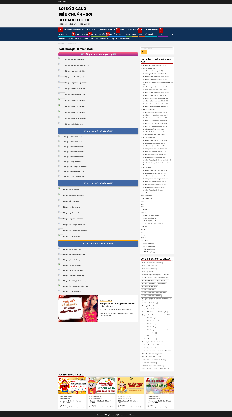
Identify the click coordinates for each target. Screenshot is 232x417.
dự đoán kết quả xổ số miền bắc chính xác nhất (155, 277)
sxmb (159, 357)
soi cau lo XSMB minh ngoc (149, 327)
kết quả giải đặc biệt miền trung (74, 255)
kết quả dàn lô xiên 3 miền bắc (74, 152)
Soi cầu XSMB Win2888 (148, 357)
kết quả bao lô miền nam (71, 207)
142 (60, 379)
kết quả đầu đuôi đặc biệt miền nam (75, 230)
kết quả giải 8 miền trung (71, 260)
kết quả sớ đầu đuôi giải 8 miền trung (153, 190)
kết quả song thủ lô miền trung (73, 276)
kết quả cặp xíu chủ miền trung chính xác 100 (155, 179)
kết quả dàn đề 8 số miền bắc (75, 112)
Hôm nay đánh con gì (148, 306)
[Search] (172, 34)
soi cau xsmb (161, 333)
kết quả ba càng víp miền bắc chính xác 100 (155, 87)
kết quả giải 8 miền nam (71, 201)
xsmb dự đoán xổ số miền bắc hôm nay (153, 365)
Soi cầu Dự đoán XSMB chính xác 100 (152, 342)
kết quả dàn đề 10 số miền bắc (75, 118)
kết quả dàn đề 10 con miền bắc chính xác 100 (155, 106)
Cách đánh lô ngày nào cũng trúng (151, 274)
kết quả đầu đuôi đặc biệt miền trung (75, 286)
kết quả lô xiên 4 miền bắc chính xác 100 (154, 134)
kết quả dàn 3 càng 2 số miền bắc (75, 167)
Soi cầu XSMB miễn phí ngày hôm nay (152, 354)
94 (148, 379)
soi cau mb (165, 330)
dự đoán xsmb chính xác (107, 30)
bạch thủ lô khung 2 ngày (121, 39)
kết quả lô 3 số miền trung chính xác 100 (154, 187)
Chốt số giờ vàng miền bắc (149, 265)
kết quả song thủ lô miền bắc (75, 71)
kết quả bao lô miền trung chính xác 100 (154, 176)
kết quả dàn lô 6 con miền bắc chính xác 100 (155, 120)
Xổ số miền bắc (164, 368)
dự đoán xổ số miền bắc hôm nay (151, 295)
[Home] (61, 30)
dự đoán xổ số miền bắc (148, 289)
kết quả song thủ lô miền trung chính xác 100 (155, 170)
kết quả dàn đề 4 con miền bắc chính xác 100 (155, 98)
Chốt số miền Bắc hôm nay (149, 268)
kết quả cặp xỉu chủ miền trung (73, 270)
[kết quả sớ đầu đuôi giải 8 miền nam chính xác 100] (78, 308)
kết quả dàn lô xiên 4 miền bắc (74, 157)
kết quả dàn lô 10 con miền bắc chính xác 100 (155, 115)
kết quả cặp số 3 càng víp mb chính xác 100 (155, 112)
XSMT (140, 34)
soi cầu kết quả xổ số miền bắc (150, 348)
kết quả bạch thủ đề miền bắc (75, 89)
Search (144, 52)
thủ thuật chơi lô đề (98, 34)
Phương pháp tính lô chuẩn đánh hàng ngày (154, 312)
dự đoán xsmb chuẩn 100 (129, 30)
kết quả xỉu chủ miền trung (72, 249)
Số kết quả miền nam (149, 249)
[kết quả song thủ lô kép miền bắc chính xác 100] (160, 385)
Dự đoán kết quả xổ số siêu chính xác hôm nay (155, 280)
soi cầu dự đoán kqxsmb (149, 339)
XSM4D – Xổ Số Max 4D (149, 221)
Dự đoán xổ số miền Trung (149, 303)
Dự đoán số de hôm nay (148, 283)
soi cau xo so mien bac (148, 333)
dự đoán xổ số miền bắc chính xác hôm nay (154, 292)
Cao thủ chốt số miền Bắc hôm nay (151, 262)
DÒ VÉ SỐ (78, 39)
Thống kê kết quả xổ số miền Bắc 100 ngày (154, 360)
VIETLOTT (161, 34)
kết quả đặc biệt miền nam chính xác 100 (154, 151)
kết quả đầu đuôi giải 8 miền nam (74, 225)
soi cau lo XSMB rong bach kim (150, 330)
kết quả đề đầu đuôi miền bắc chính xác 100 (155, 126)
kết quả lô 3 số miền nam (71, 236)
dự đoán (166, 274)
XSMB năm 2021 (146, 368)
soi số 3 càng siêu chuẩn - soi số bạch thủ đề (120, 309)
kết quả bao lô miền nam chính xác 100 (154, 146)
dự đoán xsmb (162, 283)
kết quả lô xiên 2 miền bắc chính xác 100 (154, 129)
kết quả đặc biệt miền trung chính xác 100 (154, 181)
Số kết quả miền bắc (148, 243)
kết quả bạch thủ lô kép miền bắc (76, 77)
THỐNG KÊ (61, 39)
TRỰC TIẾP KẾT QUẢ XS (115, 34)
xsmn (155, 368)
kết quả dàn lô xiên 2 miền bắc (74, 147)
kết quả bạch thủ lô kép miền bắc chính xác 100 (156, 92)
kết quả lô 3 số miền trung (72, 291)
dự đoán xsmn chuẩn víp (150, 30)
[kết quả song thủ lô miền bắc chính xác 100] (130, 385)
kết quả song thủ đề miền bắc (75, 94)
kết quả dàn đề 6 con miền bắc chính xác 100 (155, 101)
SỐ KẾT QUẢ (104, 39)
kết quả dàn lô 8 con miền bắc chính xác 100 (155, 123)
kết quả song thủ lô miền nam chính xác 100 (155, 140)
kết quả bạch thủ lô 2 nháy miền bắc (77, 65)
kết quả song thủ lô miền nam (73, 219)
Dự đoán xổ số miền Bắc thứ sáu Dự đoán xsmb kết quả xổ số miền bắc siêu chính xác (156, 299)
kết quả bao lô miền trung (72, 265)
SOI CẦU (70, 39)
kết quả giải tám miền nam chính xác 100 (154, 154)
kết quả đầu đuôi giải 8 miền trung (74, 281)
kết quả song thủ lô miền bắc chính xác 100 (155, 74)
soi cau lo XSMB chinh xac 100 (150, 321)
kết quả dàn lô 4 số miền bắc (74, 124)
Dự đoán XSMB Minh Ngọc (149, 286)
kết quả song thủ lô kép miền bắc (76, 83)
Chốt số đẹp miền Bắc (148, 271)
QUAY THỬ (94, 39)
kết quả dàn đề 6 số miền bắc (75, 106)
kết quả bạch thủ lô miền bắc (74, 59)
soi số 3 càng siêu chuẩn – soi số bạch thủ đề (75, 14)
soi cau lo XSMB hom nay (149, 324)
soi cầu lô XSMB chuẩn (164, 351)
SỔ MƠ (86, 39)
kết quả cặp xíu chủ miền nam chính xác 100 (155, 149)
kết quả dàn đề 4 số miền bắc (75, 100)
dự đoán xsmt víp (65, 34)
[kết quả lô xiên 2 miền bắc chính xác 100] (101, 385)
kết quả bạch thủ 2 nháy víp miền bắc (153, 71)
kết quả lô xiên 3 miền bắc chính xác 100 (154, 132)
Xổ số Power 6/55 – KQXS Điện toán (153, 224)
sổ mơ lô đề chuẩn (81, 34)
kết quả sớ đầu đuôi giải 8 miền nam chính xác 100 (157, 160)
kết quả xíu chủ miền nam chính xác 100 (154, 143)
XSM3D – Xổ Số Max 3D (149, 218)
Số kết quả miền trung (149, 246)
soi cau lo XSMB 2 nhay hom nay (151, 318)
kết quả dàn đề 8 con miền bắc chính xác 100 (155, 104)
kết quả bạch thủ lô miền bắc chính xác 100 (155, 95)
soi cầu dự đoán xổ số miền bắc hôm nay (153, 345)
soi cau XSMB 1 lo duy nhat (149, 336)
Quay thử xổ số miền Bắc (149, 315)
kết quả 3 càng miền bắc (72, 162)
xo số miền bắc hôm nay (149, 363)
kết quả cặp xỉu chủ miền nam (73, 213)
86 (60, 296)
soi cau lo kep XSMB (164, 315)
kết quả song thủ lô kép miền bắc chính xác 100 (156, 76)
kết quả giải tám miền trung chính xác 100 (154, 184)
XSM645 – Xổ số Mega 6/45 (151, 215)
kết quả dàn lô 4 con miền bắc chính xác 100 (155, 118)
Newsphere (122, 415)
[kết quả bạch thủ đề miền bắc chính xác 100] (72, 385)
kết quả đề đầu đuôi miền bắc (74, 177)
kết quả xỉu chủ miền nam (71, 189)
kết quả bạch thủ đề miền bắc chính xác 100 (155, 89)
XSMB (128, 34)
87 (89, 379)
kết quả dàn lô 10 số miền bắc (74, 172)
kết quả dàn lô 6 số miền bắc (73, 137)
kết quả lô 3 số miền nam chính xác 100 (154, 157)
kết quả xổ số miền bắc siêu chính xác (152, 309)
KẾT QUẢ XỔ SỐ (150, 34)
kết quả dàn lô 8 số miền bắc (73, 142)
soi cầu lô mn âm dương (148, 351)
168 (119, 379)
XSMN (134, 34)
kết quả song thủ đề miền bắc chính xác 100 (155, 79)
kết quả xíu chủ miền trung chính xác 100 (154, 173)
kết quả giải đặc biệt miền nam (73, 195)
